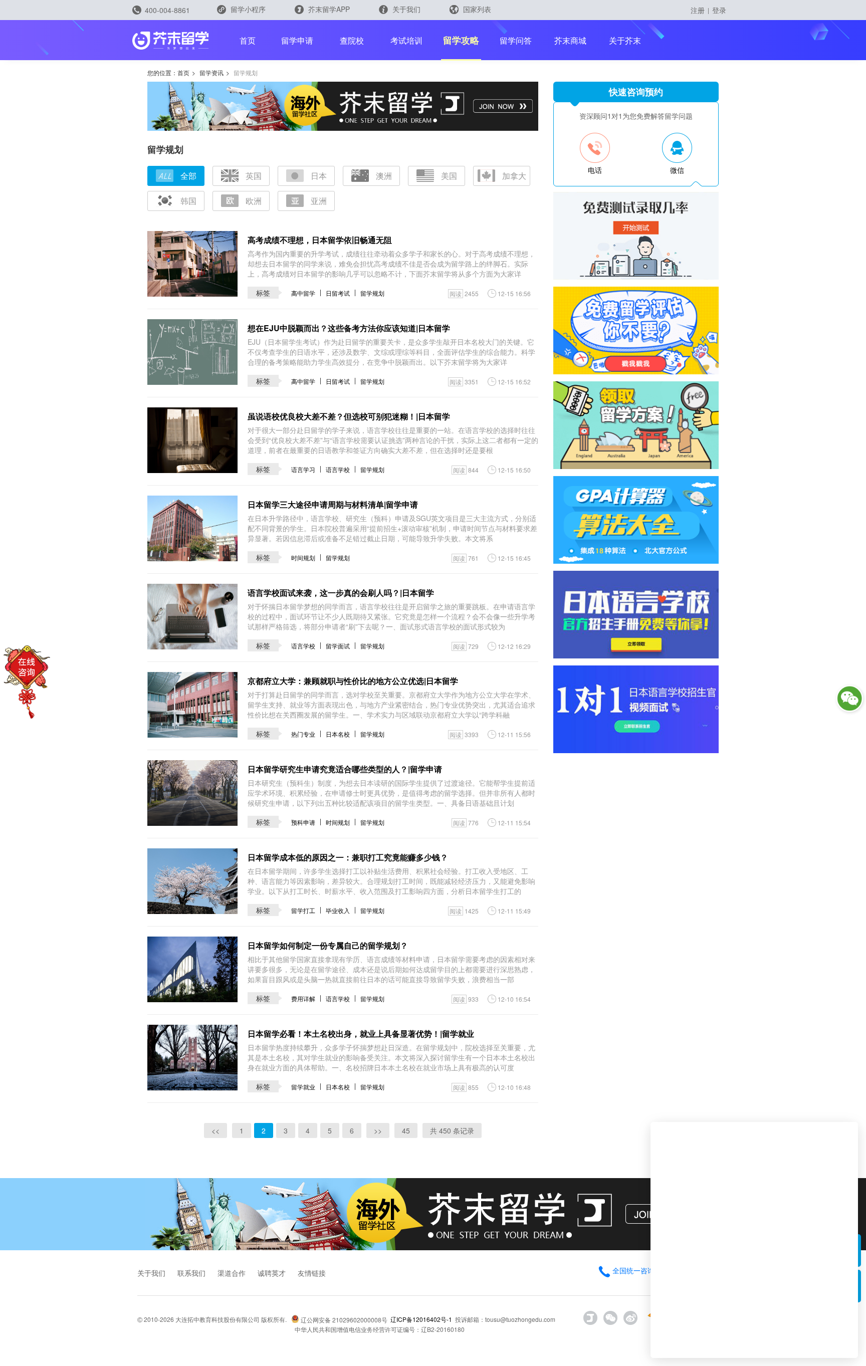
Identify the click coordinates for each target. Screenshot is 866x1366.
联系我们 (191, 1273)
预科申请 (303, 822)
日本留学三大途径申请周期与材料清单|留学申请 (333, 504)
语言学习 (303, 469)
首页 (248, 40)
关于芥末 (625, 40)
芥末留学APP (328, 9)
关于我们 (405, 9)
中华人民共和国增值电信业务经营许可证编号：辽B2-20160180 (380, 1329)
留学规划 (372, 293)
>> (378, 1130)
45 (406, 1130)
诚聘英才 (272, 1273)
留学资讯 (211, 72)
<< (215, 1130)
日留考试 (338, 293)
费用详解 (303, 998)
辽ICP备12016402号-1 (421, 1319)
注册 (698, 10)
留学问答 (516, 40)
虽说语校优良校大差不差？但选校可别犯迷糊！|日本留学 (349, 416)
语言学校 (338, 469)
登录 (719, 10)
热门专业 (303, 734)
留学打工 (303, 910)
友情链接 (312, 1273)
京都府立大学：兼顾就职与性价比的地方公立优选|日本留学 (353, 681)
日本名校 (338, 734)
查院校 (352, 40)
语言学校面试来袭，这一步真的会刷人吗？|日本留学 (341, 592)
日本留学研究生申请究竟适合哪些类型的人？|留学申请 (345, 769)
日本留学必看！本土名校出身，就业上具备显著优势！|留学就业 (361, 1033)
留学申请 (297, 40)
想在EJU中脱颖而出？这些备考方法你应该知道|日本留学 (349, 328)
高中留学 (303, 293)
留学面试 (338, 645)
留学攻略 (461, 40)
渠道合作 (232, 1273)
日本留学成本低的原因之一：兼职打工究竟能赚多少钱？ (348, 857)
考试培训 (406, 40)
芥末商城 (570, 40)
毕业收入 (338, 910)
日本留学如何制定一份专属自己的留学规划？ (328, 945)
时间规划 (303, 557)
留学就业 (303, 1086)
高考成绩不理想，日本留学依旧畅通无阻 (320, 240)
